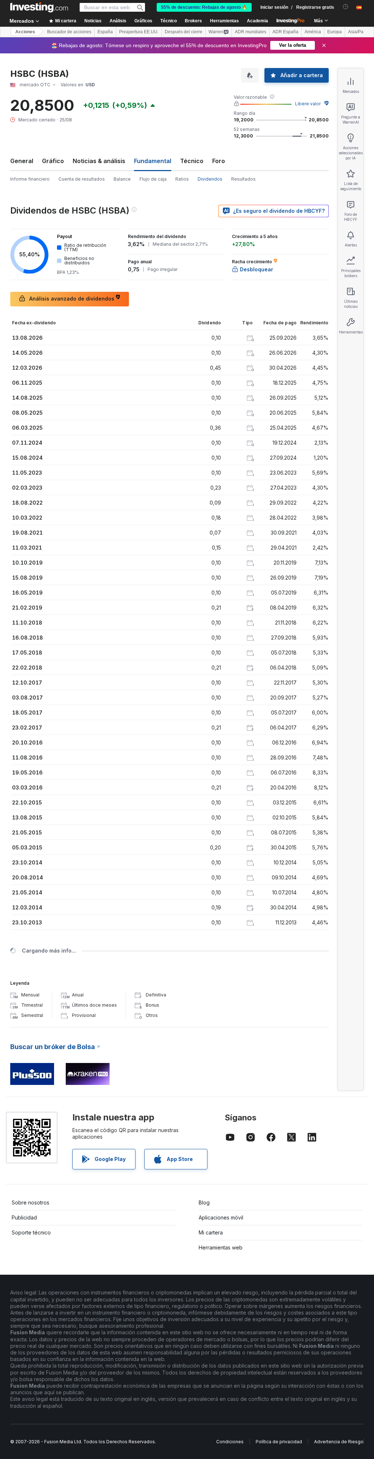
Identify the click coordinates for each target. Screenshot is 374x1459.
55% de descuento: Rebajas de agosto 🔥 (204, 7)
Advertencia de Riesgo (338, 1441)
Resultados (243, 179)
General (21, 161)
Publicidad (24, 1217)
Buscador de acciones (69, 31)
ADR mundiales (250, 31)
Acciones (25, 31)
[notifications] (345, 6)
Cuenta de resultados (81, 179)
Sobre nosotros (30, 1202)
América (313, 31)
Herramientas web (221, 1247)
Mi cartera (211, 1232)
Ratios (182, 179)
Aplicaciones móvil (221, 1217)
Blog (204, 1202)
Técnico (191, 161)
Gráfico (53, 161)
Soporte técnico (31, 1232)
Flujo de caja (153, 179)
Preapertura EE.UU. (139, 31)
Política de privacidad (279, 1441)
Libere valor (308, 103)
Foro (218, 161)
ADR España (285, 31)
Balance (122, 179)
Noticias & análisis (99, 161)
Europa (334, 31)
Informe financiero (30, 179)
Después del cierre (183, 31)
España (105, 31)
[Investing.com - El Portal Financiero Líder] (39, 7)
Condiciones (230, 1441)
